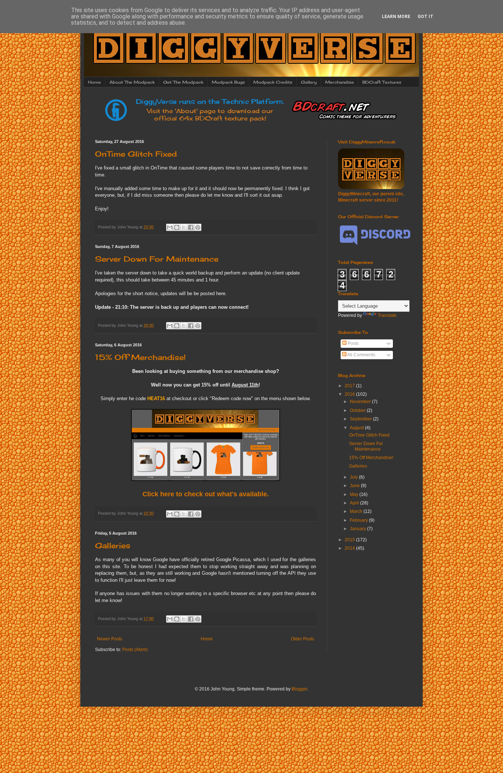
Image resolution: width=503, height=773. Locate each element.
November (361, 401)
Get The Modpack (183, 82)
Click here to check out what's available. (206, 494)
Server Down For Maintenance (156, 258)
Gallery (309, 82)
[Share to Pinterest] (197, 227)
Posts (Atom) (135, 649)
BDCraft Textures (381, 82)
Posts (353, 343)
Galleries (112, 545)
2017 (350, 385)
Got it (425, 16)
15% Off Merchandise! (140, 357)
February (359, 520)
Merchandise (339, 82)
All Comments (361, 354)
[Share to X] (183, 227)
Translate (387, 315)
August (357, 427)
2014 (350, 548)
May (354, 494)
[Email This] (169, 227)
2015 (350, 539)
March (356, 511)
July (354, 477)
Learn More (396, 16)
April (355, 503)
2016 (350, 394)
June (355, 485)
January (358, 528)
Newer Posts (109, 638)
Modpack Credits (272, 82)
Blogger (299, 689)
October (358, 410)
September (361, 419)
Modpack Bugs (228, 82)
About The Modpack (132, 82)
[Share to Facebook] (190, 227)
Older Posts (302, 638)
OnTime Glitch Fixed (136, 153)
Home (94, 82)
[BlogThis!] (176, 227)
